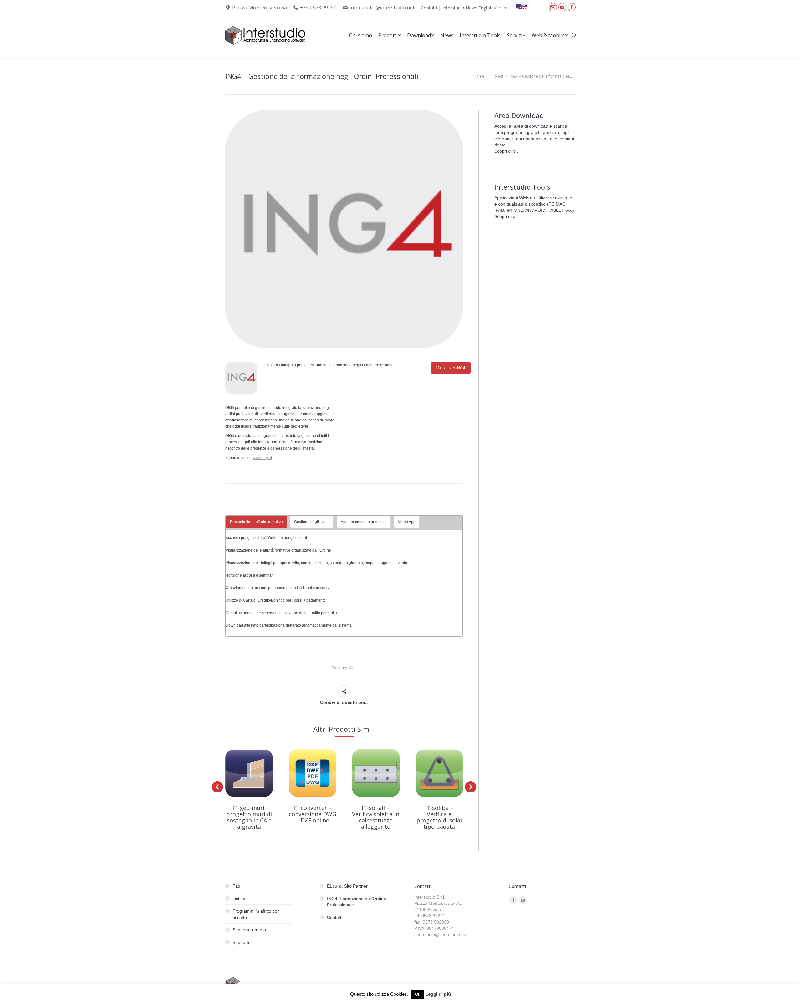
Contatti (429, 8)
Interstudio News (459, 8)
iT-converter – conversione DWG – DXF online (312, 814)
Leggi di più (438, 994)
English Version (494, 8)
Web (353, 668)
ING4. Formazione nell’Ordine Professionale (356, 901)
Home (478, 76)
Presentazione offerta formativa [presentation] (256, 522)
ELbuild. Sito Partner (347, 885)
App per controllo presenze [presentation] (364, 522)
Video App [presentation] (407, 522)
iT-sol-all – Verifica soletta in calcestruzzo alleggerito (375, 817)
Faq (236, 885)
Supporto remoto (249, 929)
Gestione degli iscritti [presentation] (311, 522)
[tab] (256, 522)
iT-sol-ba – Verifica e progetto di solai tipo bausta (439, 817)
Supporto (241, 942)
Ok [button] (417, 994)
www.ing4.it (262, 458)
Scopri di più (506, 151)
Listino (238, 898)
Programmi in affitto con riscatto (256, 914)
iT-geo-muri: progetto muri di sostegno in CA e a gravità (249, 817)
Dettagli (249, 773)
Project (497, 76)
